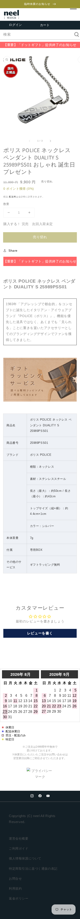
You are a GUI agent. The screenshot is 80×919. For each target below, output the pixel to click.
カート (45, 25)
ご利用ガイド (18, 848)
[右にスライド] (50, 141)
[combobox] (40, 35)
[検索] (75, 34)
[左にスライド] (30, 141)
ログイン (15, 25)
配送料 (12, 196)
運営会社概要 (18, 838)
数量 (6, 204)
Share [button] (13, 250)
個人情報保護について (25, 858)
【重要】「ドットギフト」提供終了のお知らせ (40, 45)
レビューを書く (40, 633)
